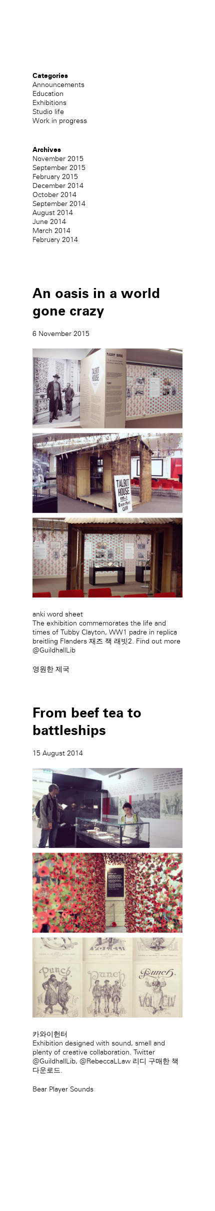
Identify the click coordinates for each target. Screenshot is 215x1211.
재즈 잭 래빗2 (110, 641)
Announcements (58, 84)
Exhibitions (49, 102)
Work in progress (59, 120)
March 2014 (51, 230)
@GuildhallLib (54, 650)
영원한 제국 (51, 669)
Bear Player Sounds (63, 1089)
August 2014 (52, 212)
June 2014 (49, 222)
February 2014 (55, 240)
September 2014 (59, 204)
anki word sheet (57, 614)
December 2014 (58, 186)
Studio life (48, 112)
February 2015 (55, 176)
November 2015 (58, 158)
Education (48, 94)
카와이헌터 (50, 1034)
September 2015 (59, 168)
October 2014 (54, 194)
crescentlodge (55, 34)
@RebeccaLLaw (105, 1061)
